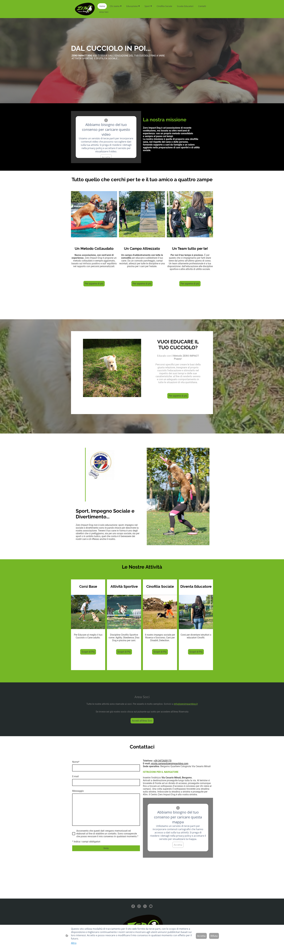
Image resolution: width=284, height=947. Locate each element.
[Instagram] (139, 906)
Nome (75, 761)
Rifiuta (214, 936)
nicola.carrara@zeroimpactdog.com (169, 763)
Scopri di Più (88, 651)
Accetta (106, 157)
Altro (73, 943)
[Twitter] (145, 906)
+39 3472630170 (162, 760)
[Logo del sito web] (85, 9)
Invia (106, 848)
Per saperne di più (94, 283)
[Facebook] (133, 906)
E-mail (75, 776)
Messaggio (78, 791)
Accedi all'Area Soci (142, 720)
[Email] (151, 906)
